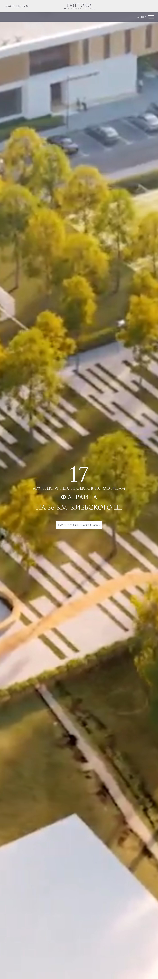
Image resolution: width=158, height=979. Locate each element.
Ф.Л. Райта (79, 497)
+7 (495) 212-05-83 (16, 6)
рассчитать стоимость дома (79, 525)
